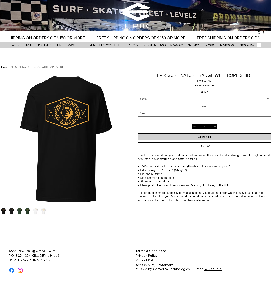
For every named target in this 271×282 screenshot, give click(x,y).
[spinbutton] (204, 126)
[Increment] (215, 126)
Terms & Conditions (151, 250)
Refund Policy (146, 260)
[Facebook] (263, 32)
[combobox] (204, 98)
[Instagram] (259, 32)
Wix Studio (213, 269)
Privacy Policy (146, 255)
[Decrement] (194, 126)
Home (3, 66)
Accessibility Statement (155, 265)
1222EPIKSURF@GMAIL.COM (32, 250)
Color (204, 92)
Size (204, 106)
